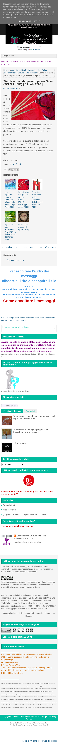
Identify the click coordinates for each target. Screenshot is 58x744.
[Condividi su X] (15, 169)
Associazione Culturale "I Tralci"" (32, 536)
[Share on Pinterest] (20, 164)
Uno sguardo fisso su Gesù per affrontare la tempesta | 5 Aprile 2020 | (10, 199)
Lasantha (43, 723)
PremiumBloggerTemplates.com (21, 725)
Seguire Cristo (10, 73)
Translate (37, 50)
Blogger (28, 616)
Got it (37, 21)
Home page (29, 247)
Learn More (25, 21)
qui (51, 707)
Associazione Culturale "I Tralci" (31, 716)
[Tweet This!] (13, 164)
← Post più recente (9, 247)
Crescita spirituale (19, 70)
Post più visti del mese (12, 411)
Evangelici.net (9, 505)
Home (6, 70)
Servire (21, 73)
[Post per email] (5, 169)
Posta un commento (15, 260)
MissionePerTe (9, 510)
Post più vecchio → (48, 247)
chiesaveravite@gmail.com (34, 686)
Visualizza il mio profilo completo (27, 542)
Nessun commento (10, 88)
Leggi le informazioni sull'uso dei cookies (40, 741)
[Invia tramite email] (9, 169)
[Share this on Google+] (17, 164)
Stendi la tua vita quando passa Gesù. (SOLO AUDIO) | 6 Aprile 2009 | (28, 83)
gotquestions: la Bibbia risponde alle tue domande (24, 514)
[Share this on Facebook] (11, 164)
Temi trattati (30, 411)
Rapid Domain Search (40, 725)
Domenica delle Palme (37, 70)
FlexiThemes (21, 723)
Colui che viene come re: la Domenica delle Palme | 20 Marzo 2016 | (37, 199)
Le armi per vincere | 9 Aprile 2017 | (23, 227)
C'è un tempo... (20, 443)
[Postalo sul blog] (12, 169)
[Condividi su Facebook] (17, 169)
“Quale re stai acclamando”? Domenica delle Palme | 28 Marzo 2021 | (10, 231)
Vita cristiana (31, 73)
